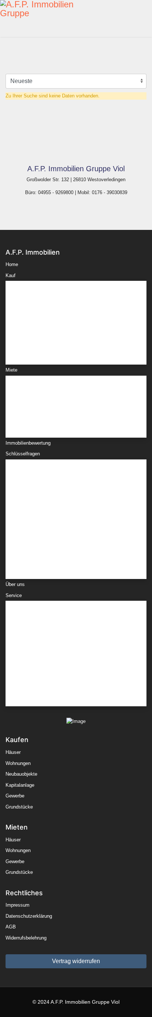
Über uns (15, 584)
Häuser (22, 295)
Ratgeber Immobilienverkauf (45, 659)
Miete (11, 370)
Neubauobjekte (30, 317)
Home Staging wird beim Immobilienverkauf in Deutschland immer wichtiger (64, 531)
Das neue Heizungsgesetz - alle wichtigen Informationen (75, 564)
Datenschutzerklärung (29, 916)
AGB (11, 927)
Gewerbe (24, 339)
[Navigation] (149, 18)
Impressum (18, 905)
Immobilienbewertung (28, 443)
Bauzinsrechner (31, 615)
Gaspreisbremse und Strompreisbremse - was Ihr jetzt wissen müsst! (72, 495)
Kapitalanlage (29, 328)
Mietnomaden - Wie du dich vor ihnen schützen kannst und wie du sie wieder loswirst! (73, 513)
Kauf (10, 275)
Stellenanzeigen (32, 680)
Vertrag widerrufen (76, 961)
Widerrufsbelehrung (26, 938)
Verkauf (23, 637)
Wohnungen (27, 306)
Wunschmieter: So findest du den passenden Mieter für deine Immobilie (73, 550)
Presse (22, 691)
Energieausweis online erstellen (48, 626)
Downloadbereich (33, 670)
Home (12, 264)
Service (14, 595)
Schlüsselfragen (23, 453)
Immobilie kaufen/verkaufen (44, 648)
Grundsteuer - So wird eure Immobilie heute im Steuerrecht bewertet (64, 477)
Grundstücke (28, 350)
